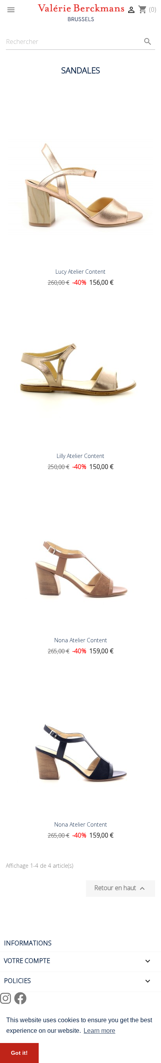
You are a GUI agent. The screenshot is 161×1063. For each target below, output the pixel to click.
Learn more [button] (99, 1030)
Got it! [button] (19, 1053)
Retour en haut (120, 889)
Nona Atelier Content (80, 640)
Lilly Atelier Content (80, 456)
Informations (28, 943)
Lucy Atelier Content (80, 271)
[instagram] (7, 998)
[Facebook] (20, 998)
